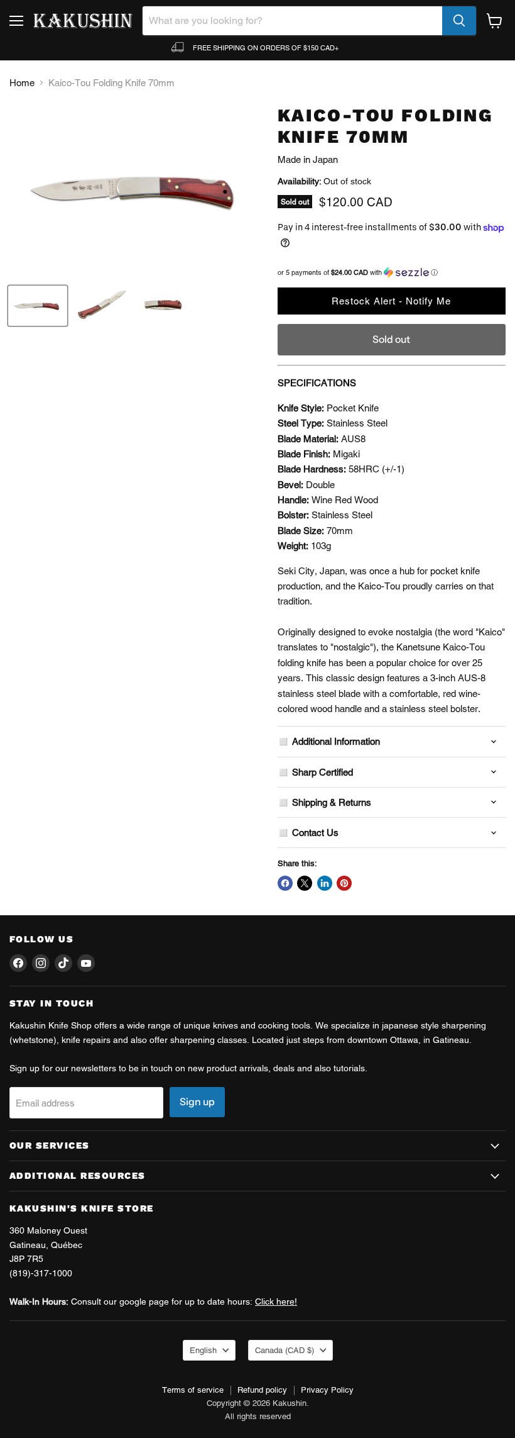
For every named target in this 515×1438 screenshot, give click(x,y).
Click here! (276, 1301)
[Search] (459, 20)
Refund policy (262, 1390)
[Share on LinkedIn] (324, 883)
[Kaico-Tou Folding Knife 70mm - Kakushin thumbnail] (37, 306)
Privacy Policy (327, 1390)
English (203, 1350)
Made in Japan (308, 159)
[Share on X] (304, 883)
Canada (284, 1350)
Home (22, 82)
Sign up (197, 1102)
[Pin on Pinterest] (344, 883)
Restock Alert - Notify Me (391, 301)
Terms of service (193, 1390)
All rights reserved (258, 1416)
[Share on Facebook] (285, 883)
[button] (392, 272)
